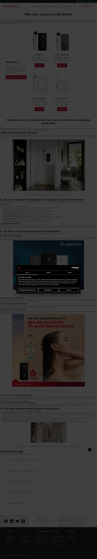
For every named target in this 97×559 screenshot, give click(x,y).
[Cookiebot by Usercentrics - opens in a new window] (72, 268)
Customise (47, 290)
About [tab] (69, 272)
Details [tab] (48, 272)
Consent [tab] (27, 272)
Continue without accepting (28, 290)
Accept (69, 290)
